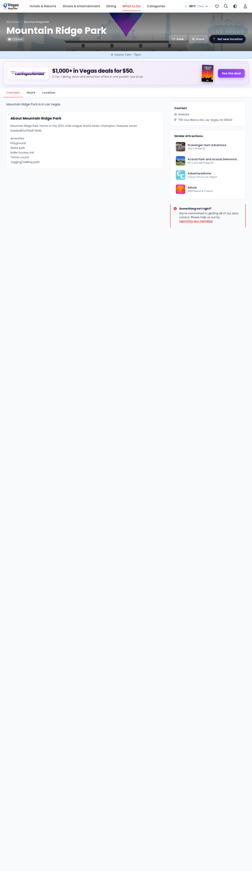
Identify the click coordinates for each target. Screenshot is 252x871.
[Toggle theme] (235, 6)
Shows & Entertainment (81, 6)
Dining (111, 6)
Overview (13, 93)
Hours (31, 93)
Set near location (227, 39)
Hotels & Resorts (43, 6)
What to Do (131, 6)
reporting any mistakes (196, 221)
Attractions (12, 22)
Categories (156, 6)
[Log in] (245, 6)
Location (48, 93)
